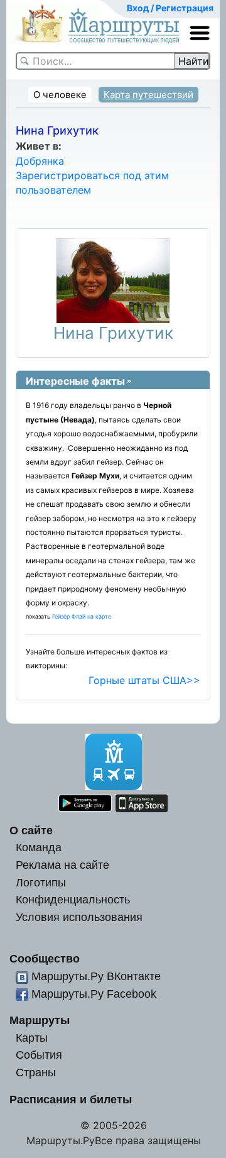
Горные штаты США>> (144, 680)
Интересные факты (75, 381)
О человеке (60, 95)
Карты (32, 1037)
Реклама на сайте (62, 864)
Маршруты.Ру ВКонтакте (96, 976)
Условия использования (79, 917)
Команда (39, 847)
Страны (36, 1072)
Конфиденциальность (73, 899)
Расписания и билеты (70, 1099)
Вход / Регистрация (170, 8)
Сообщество (44, 958)
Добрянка (40, 161)
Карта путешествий (148, 95)
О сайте (31, 830)
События (39, 1054)
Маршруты (39, 1020)
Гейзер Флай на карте (81, 616)
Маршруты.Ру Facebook (93, 993)
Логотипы (41, 882)
